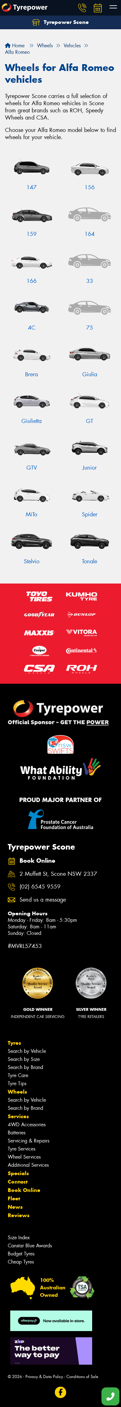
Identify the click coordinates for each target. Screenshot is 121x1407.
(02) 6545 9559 (40, 886)
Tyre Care (18, 1075)
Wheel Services (24, 1157)
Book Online (24, 1190)
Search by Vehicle (27, 1051)
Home (18, 45)
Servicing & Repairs (28, 1140)
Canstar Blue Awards (30, 1245)
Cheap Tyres (21, 1262)
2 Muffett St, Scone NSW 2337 (58, 874)
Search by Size (24, 1059)
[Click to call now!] (82, 8)
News (15, 1206)
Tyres (14, 1042)
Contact (18, 1181)
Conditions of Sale (82, 1376)
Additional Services (28, 1165)
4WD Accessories (27, 1124)
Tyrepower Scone (65, 22)
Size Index (19, 1237)
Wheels (17, 1091)
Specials (18, 1173)
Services (18, 1116)
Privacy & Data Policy (44, 1376)
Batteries (16, 1132)
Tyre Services (21, 1149)
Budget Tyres (21, 1253)
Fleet (14, 1198)
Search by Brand (25, 1067)
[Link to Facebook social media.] (60, 1392)
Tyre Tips (17, 1083)
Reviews (18, 1215)
